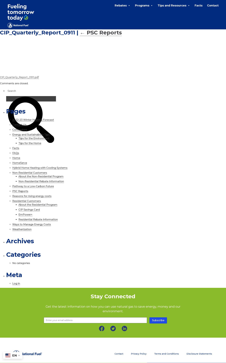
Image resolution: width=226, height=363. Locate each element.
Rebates (121, 5)
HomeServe (19, 162)
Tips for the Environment (34, 138)
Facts (198, 5)
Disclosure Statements (199, 354)
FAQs (15, 153)
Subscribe (158, 320)
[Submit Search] (31, 98)
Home (16, 158)
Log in (16, 283)
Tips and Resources (172, 5)
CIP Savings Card (29, 209)
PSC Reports (101, 32)
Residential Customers (26, 201)
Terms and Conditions (166, 354)
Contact (213, 5)
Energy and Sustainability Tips (31, 134)
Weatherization (22, 229)
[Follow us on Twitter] (113, 328)
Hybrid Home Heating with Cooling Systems (39, 167)
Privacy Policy (139, 354)
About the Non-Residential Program (40, 176)
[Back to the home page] (35, 353)
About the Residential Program (37, 204)
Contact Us (19, 124)
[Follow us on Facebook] (101, 328)
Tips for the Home (29, 143)
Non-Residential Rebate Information (41, 181)
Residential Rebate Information (38, 219)
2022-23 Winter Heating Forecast (33, 119)
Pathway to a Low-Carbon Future (33, 186)
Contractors (19, 129)
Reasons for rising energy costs (32, 196)
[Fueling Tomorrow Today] (20, 15)
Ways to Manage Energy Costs (31, 224)
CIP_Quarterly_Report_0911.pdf (19, 77)
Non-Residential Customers (29, 172)
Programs (142, 5)
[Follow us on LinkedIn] (124, 328)
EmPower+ (25, 214)
